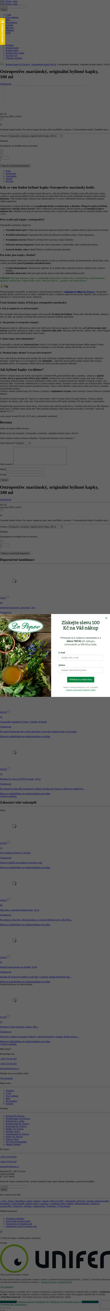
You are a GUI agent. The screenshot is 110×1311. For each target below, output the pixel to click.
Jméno (62, 665)
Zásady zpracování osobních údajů (81, 690)
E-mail (62, 652)
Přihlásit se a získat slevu (80, 679)
